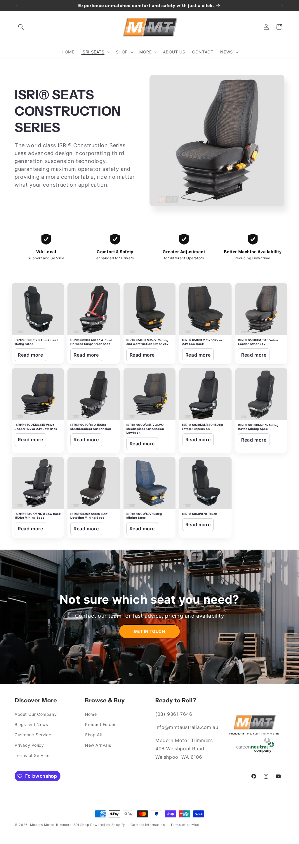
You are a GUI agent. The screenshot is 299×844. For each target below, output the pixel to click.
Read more (30, 355)
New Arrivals (98, 745)
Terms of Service (32, 755)
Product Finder (100, 724)
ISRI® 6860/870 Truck (199, 514)
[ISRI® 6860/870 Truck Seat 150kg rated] (38, 309)
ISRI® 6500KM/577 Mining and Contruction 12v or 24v (147, 342)
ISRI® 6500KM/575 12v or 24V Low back (202, 342)
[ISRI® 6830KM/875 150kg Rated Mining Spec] (261, 394)
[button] (21, 26)
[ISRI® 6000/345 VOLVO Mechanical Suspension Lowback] (150, 394)
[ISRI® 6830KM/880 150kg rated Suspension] (205, 394)
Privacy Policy (29, 745)
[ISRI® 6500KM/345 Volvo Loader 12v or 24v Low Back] (38, 394)
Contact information (148, 825)
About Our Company (36, 714)
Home (91, 714)
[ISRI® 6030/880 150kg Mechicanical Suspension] (93, 394)
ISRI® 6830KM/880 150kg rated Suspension (202, 427)
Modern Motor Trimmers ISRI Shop (59, 825)
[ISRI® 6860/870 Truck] (205, 483)
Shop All (93, 734)
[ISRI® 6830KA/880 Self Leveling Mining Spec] (93, 483)
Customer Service (33, 734)
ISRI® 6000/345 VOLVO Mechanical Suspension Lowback (145, 429)
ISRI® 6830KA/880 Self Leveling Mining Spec (89, 516)
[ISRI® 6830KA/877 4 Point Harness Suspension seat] (93, 309)
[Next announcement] (282, 5)
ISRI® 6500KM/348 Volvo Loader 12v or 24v (258, 342)
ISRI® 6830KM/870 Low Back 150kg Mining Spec (38, 516)
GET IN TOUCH (149, 631)
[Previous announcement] (16, 5)
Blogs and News (31, 724)
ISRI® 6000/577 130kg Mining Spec (144, 516)
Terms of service (185, 825)
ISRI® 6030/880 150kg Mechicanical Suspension (90, 427)
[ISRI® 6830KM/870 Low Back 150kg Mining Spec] (38, 483)
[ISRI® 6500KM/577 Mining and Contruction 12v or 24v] (150, 309)
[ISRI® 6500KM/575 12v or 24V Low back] (205, 309)
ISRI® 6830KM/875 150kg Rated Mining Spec (258, 427)
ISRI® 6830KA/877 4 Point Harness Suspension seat (91, 342)
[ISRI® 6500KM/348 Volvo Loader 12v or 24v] (261, 309)
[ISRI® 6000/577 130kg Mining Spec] (150, 483)
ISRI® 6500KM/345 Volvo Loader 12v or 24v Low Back (36, 427)
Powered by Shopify (107, 825)
